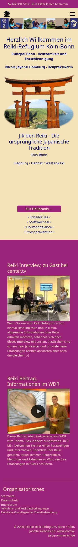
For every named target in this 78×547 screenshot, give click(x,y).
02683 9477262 (20, 4)
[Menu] (72, 14)
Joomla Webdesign (42, 531)
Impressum (9, 505)
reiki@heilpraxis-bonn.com (51, 4)
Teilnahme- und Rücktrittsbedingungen (25, 508)
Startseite (7, 496)
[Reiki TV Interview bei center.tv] (39, 298)
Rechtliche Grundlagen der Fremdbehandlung (29, 512)
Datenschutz (10, 500)
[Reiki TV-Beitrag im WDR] (39, 411)
